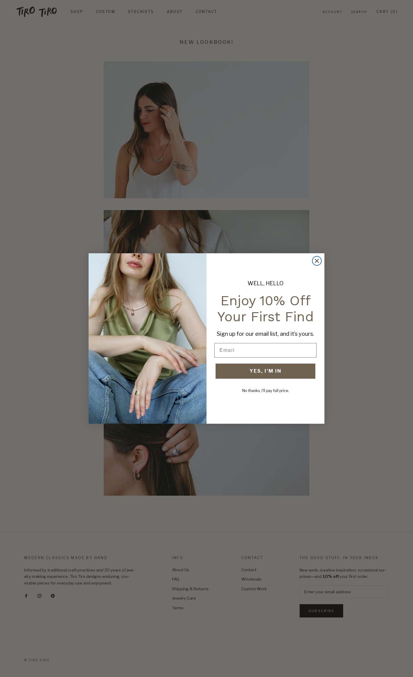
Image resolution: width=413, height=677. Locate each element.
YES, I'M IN (265, 371)
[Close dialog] (316, 260)
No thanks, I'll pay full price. (265, 390)
